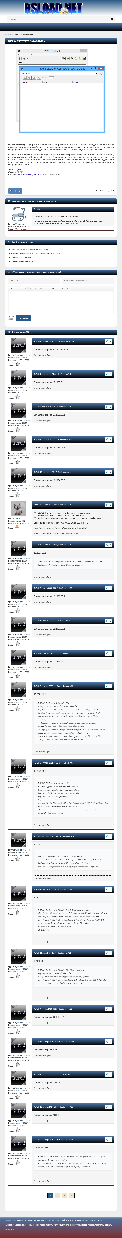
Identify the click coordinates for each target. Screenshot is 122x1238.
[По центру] (35, 288)
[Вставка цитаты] (57, 288)
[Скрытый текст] (52, 288)
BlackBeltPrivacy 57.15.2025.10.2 (33, 174)
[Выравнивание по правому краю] (40, 288)
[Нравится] (20, 191)
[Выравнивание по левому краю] (30, 288)
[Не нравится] (11, 191)
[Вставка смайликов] (46, 288)
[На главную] (61, 7)
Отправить (23, 318)
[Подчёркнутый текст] (20, 288)
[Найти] (112, 19)
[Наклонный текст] (16, 288)
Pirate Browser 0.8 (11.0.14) (22, 262)
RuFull (36, 341)
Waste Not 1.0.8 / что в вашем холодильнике (29, 250)
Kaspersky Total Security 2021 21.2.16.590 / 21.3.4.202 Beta (35, 254)
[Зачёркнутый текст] (25, 288)
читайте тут (72, 223)
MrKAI (36, 505)
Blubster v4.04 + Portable (21, 258)
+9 (15, 191)
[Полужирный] (11, 288)
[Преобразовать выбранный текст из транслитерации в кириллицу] (62, 288)
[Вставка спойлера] (67, 288)
